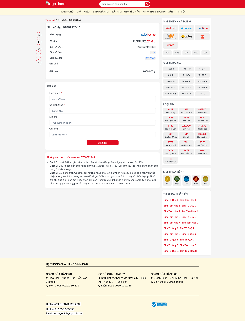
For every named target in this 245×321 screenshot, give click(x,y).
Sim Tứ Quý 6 (171, 239)
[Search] (147, 4)
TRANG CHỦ (66, 11)
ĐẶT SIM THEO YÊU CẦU (126, 11)
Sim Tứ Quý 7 (186, 228)
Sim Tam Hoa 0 (188, 200)
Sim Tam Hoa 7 (190, 222)
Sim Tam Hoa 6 (188, 251)
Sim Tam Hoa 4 (172, 222)
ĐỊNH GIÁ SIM (101, 11)
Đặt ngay (102, 142)
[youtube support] (38, 62)
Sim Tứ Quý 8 (189, 217)
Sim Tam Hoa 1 (172, 211)
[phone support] (38, 35)
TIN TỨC (181, 11)
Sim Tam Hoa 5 (172, 205)
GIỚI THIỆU (83, 11)
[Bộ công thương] (159, 303)
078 (153, 52)
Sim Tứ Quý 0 (189, 205)
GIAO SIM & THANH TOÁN (158, 11)
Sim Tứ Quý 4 (171, 251)
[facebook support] (38, 42)
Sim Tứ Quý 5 (171, 245)
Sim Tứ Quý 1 (171, 228)
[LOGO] (56, 4)
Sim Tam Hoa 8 (188, 245)
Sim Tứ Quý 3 (187, 239)
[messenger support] (38, 49)
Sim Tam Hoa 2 (189, 211)
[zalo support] (38, 55)
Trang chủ (50, 20)
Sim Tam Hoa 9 (172, 234)
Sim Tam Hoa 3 (172, 217)
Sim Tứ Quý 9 (171, 200)
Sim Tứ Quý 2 (189, 234)
